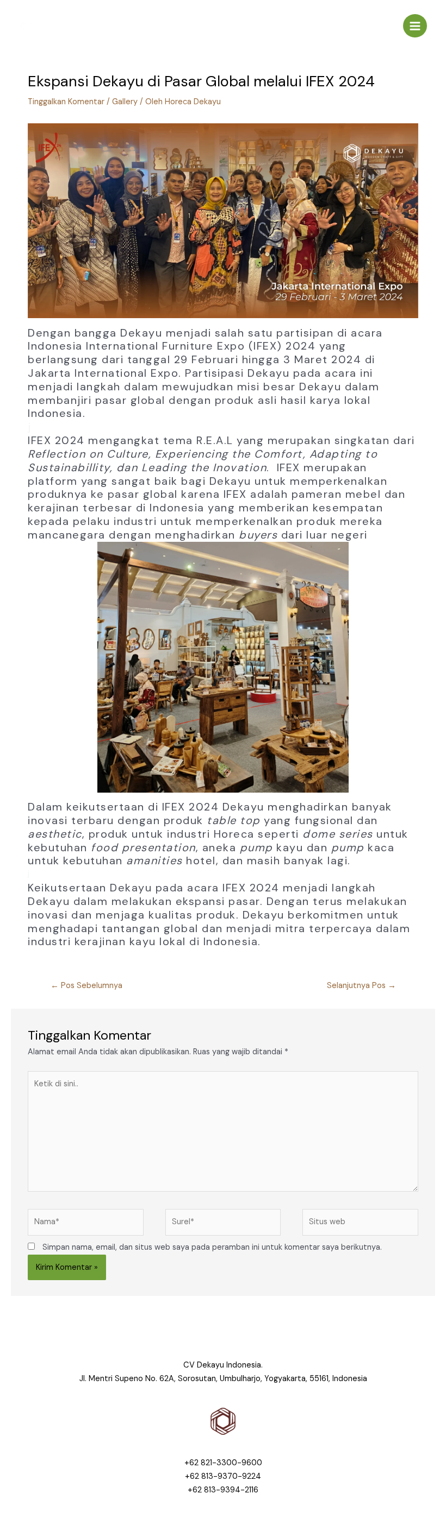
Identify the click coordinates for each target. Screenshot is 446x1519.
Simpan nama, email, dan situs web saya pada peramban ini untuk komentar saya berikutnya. (212, 1247)
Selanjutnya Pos (361, 985)
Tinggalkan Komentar (66, 102)
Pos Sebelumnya (86, 985)
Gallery (125, 102)
